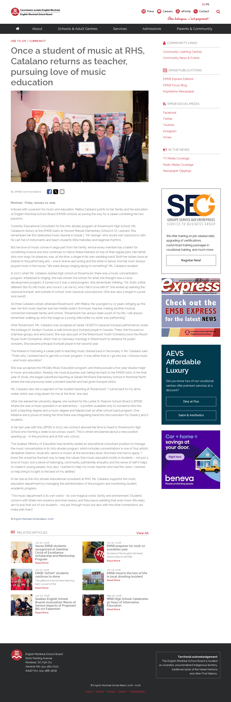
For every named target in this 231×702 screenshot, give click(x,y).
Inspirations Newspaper (178, 91)
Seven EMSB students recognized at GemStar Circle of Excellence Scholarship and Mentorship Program (55, 552)
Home (89, 691)
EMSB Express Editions (178, 79)
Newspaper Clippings (177, 171)
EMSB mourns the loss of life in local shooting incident (127, 574)
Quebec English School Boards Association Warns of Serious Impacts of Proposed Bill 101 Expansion (55, 604)
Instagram (169, 131)
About (37, 29)
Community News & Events (181, 58)
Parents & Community (194, 29)
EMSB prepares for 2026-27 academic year (126, 547)
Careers (122, 691)
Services (120, 29)
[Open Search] (218, 12)
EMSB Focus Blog (175, 85)
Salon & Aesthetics (191, 415)
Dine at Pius (191, 401)
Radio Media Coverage (178, 164)
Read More (42, 563)
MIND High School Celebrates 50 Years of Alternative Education (127, 602)
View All (142, 533)
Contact (100, 691)
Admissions (152, 29)
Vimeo (167, 137)
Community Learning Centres (182, 51)
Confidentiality (137, 691)
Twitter (167, 118)
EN (203, 4)
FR (207, 4)
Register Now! (191, 260)
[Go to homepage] (17, 29)
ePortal (111, 691)
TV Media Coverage (176, 158)
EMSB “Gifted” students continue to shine (52, 574)
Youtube (168, 125)
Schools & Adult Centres (77, 29)
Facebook (169, 112)
